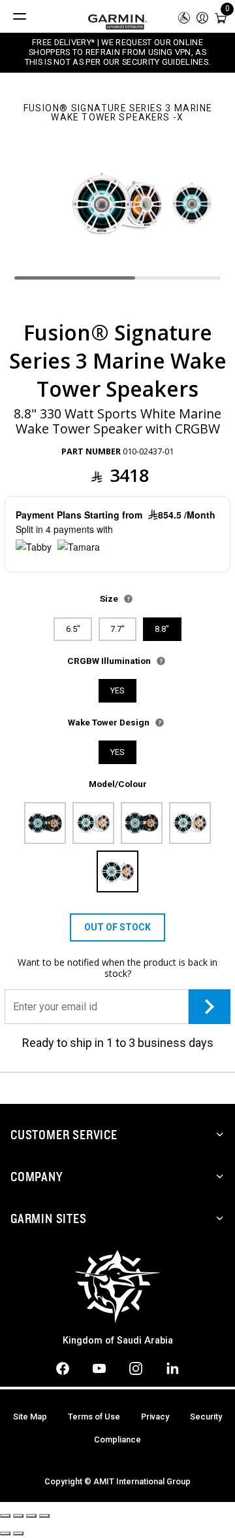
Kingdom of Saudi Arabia (118, 1340)
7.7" (117, 629)
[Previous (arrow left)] (5, 1533)
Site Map (30, 1416)
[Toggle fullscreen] (31, 1516)
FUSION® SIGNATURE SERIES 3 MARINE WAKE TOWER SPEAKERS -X (118, 113)
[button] (202, 17)
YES (117, 690)
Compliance (117, 1439)
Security (206, 1416)
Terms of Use (94, 1416)
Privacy (155, 1416)
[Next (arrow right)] (18, 1533)
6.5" (73, 629)
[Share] (18, 1516)
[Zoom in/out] (44, 1516)
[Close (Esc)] (5, 1516)
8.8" (162, 629)
